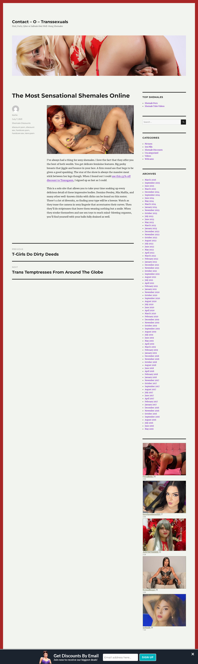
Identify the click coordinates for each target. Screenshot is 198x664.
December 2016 (152, 408)
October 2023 (151, 213)
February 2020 (151, 316)
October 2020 (151, 295)
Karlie (15, 115)
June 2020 (149, 307)
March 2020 (150, 313)
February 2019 (151, 350)
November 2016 (152, 411)
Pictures (148, 144)
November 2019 (152, 322)
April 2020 (149, 310)
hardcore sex (18, 133)
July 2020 (149, 304)
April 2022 (149, 253)
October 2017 (151, 383)
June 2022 (149, 246)
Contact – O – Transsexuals (40, 21)
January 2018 (151, 377)
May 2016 (149, 429)
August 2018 (150, 365)
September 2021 (152, 274)
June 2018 (149, 368)
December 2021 (152, 265)
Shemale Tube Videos (155, 106)
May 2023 (149, 222)
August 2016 (150, 420)
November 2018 (152, 359)
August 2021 (150, 277)
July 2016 (149, 423)
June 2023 (149, 219)
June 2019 (149, 338)
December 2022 (152, 231)
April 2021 (149, 283)
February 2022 (151, 259)
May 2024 (149, 201)
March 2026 (150, 180)
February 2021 (151, 286)
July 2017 (149, 392)
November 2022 (152, 234)
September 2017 (152, 386)
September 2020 (152, 298)
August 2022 (150, 240)
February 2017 (151, 401)
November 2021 (152, 268)
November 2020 (152, 292)
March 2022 (150, 256)
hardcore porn (22, 130)
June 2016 (149, 426)
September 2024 (152, 195)
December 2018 (152, 356)
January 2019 (151, 353)
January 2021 (151, 289)
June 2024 (149, 198)
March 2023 (150, 225)
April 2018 (149, 371)
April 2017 (149, 398)
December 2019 (152, 319)
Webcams (149, 159)
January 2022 (151, 262)
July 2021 (149, 280)
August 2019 (150, 332)
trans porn (29, 133)
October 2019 (151, 325)
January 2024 (151, 207)
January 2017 (151, 404)
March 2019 (150, 347)
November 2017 (152, 380)
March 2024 (150, 204)
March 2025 (150, 189)
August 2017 (150, 389)
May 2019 (149, 341)
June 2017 (149, 395)
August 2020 (150, 301)
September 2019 (152, 329)
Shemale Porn (151, 103)
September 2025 (152, 183)
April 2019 (149, 344)
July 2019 (149, 335)
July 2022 (149, 243)
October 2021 (151, 271)
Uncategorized (151, 153)
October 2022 (151, 237)
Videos (148, 156)
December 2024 (152, 192)
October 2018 (151, 362)
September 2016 (152, 417)
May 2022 (149, 250)
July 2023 (149, 216)
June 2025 (149, 186)
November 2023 (152, 210)
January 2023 (151, 228)
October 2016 (151, 414)
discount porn (18, 127)
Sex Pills (148, 147)
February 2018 (151, 374)
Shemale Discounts (21, 123)
